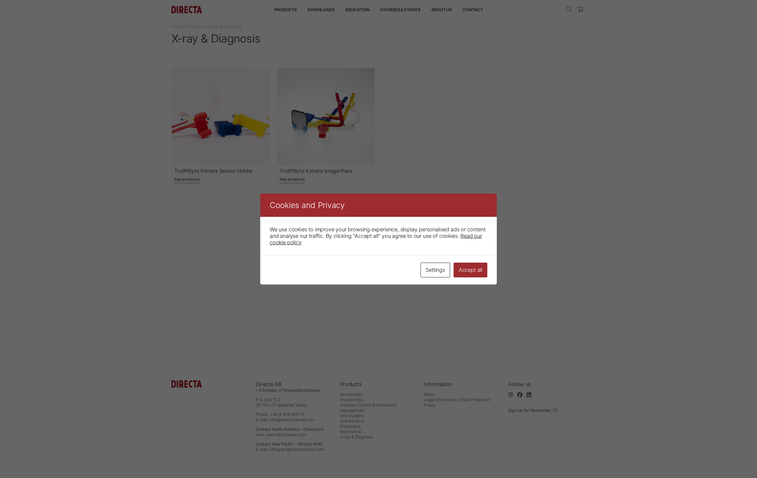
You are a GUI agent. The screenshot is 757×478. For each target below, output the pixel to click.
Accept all (470, 270)
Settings (435, 270)
